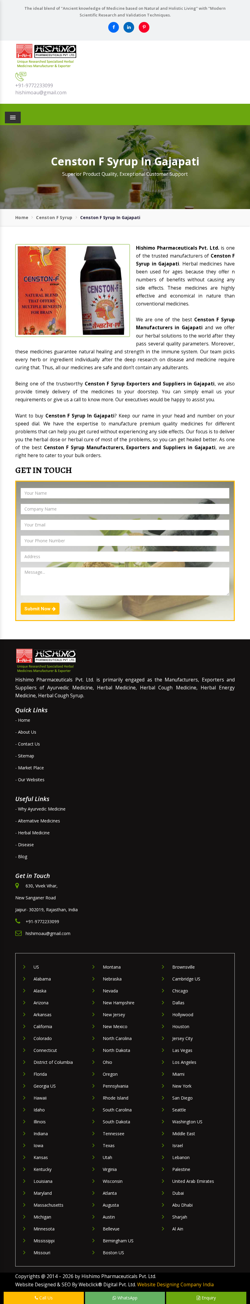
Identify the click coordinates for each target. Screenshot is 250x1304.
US (36, 967)
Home (21, 217)
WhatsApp (127, 1298)
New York (181, 1086)
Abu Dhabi (182, 1205)
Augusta (111, 1205)
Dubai (178, 1193)
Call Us (45, 1298)
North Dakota (116, 1050)
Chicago (180, 991)
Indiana (41, 1133)
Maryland (43, 1193)
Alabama (42, 979)
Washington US (187, 1122)
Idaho (39, 1110)
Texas (109, 1145)
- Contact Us (27, 744)
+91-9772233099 (34, 85)
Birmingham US (118, 1241)
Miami (178, 1074)
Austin (109, 1217)
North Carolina (117, 1038)
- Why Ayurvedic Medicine (40, 809)
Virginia (110, 1169)
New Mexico (115, 1026)
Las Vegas (182, 1050)
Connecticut (45, 1050)
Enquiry (208, 1298)
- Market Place (29, 768)
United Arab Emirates (193, 1181)
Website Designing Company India (175, 1284)
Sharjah (179, 1217)
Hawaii (40, 1098)
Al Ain (177, 1229)
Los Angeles (184, 1062)
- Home (22, 720)
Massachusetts (48, 1205)
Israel (177, 1145)
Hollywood (182, 1014)
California (43, 1026)
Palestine (181, 1169)
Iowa (38, 1145)
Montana (112, 967)
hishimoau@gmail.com (40, 92)
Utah (107, 1157)
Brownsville (183, 967)
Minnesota (44, 1229)
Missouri (42, 1252)
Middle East (183, 1133)
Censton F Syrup (54, 217)
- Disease (24, 844)
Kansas (41, 1157)
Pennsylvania (115, 1086)
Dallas (178, 1003)
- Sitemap (24, 756)
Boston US (113, 1252)
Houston (180, 1026)
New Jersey (114, 1014)
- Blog (21, 856)
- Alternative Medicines (37, 821)
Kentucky (43, 1169)
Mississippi (44, 1241)
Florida (40, 1074)
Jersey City (182, 1038)
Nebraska (112, 979)
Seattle (179, 1110)
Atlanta (110, 1193)
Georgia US (45, 1086)
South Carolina (117, 1110)
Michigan (42, 1217)
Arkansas (43, 1014)
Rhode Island (115, 1098)
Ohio (107, 1062)
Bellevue (111, 1229)
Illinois (40, 1122)
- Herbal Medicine (32, 833)
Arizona (41, 1003)
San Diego (182, 1098)
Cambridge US (186, 979)
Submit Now (38, 609)
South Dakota (116, 1122)
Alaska (40, 991)
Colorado (43, 1038)
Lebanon (181, 1157)
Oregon (110, 1074)
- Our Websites (30, 779)
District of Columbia (53, 1062)
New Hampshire (118, 1003)
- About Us (25, 732)
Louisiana (43, 1181)
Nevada (110, 991)
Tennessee (113, 1133)
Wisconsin (113, 1181)
